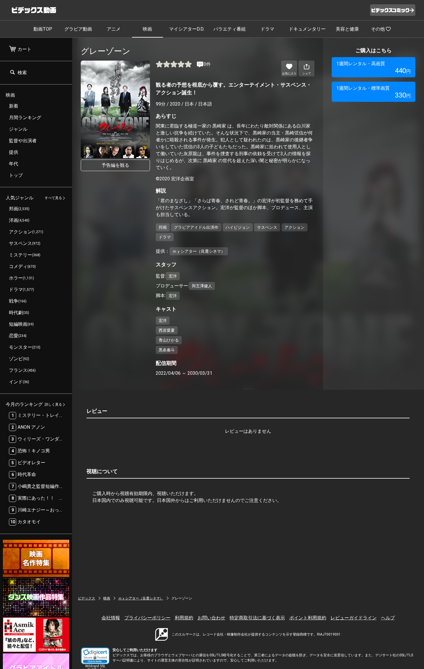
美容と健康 (347, 29)
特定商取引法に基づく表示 (257, 618)
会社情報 (111, 618)
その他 (378, 29)
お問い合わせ (211, 618)
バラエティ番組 (229, 29)
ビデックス (86, 598)
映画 (147, 29)
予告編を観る (115, 165)
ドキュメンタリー (307, 29)
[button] (95, 655)
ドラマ (267, 29)
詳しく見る (53, 405)
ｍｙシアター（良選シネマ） (140, 598)
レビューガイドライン (354, 618)
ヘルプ (388, 618)
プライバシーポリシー (147, 618)
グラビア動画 (78, 29)
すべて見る (53, 198)
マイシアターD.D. (186, 29)
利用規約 (184, 618)
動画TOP (42, 29)
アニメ (114, 29)
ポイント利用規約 (307, 618)
